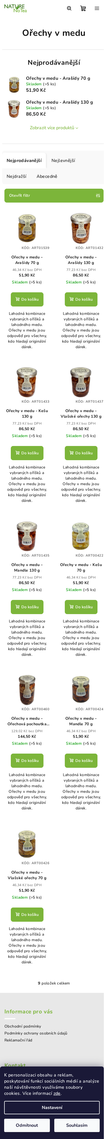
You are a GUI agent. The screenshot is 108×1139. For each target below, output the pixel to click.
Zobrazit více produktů (52, 128)
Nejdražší (17, 176)
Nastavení (52, 1108)
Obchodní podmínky (22, 1026)
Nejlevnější (63, 161)
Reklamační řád (18, 1040)
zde (57, 1093)
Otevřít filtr (19, 195)
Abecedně (47, 176)
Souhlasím (77, 1125)
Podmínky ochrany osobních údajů (35, 1033)
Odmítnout (27, 1125)
